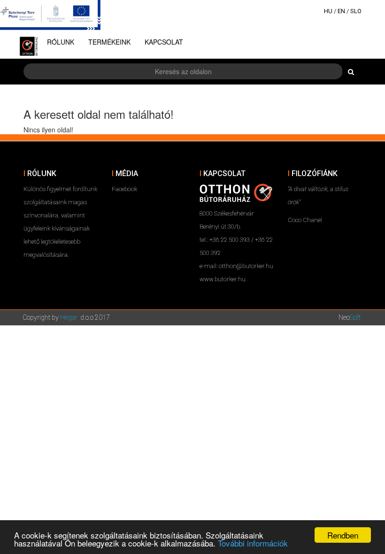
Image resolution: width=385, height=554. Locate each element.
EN (341, 11)
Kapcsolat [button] (164, 41)
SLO (356, 11)
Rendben (342, 535)
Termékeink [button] (109, 41)
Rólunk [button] (60, 41)
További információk (253, 543)
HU (328, 11)
